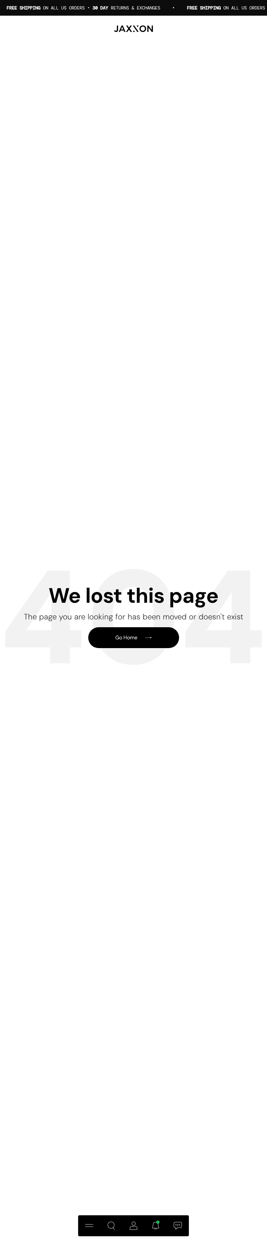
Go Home (126, 637)
